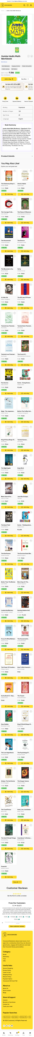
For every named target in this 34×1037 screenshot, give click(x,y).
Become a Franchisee (9, 1002)
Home (2, 10)
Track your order (7, 1006)
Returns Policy (7, 976)
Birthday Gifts (23, 1017)
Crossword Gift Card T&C (10, 981)
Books (5, 954)
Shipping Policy (7, 974)
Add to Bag (8, 79)
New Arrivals (7, 1017)
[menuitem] (4, 1034)
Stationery (6, 956)
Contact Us (6, 1004)
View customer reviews (17, 926)
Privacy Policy (7, 970)
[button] (28, 5)
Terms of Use (7, 972)
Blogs (4, 992)
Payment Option (7, 978)
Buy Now (24, 79)
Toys (4, 958)
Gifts (4, 960)
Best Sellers (15, 1017)
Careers (5, 1000)
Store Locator (7, 990)
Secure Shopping (8, 968)
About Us (5, 988)
